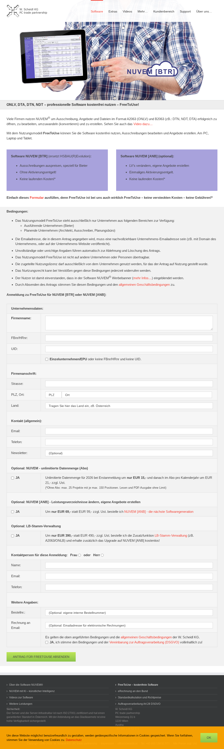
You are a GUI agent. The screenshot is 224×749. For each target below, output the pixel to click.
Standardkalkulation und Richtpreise (139, 697)
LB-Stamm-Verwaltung (171, 535)
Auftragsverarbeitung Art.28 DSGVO (139, 703)
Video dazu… (143, 124)
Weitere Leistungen (20, 703)
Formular (37, 197)
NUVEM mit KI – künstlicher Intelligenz (32, 691)
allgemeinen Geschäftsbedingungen (144, 284)
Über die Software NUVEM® (26, 684)
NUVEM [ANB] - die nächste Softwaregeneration (158, 511)
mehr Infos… (142, 278)
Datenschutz (74, 740)
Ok (209, 737)
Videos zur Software (21, 697)
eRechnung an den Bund (133, 691)
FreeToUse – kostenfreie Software (138, 684)
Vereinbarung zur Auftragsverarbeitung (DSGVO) (144, 642)
